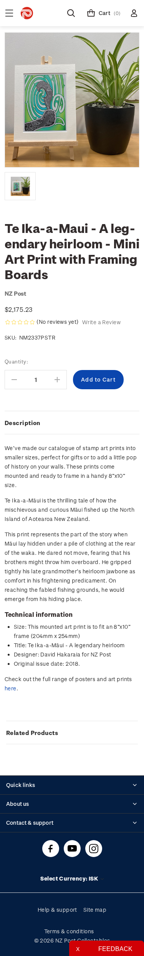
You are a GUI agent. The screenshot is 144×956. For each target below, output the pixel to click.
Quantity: (16, 361)
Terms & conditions (69, 931)
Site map (95, 909)
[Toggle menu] (9, 13)
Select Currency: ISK (69, 878)
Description (22, 422)
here (11, 688)
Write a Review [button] (101, 322)
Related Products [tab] (32, 732)
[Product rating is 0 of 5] (20, 322)
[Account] (134, 13)
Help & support (57, 909)
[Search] (71, 13)
